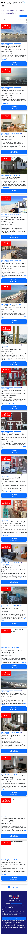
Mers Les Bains (17, 43)
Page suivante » (15, 887)
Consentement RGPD (16, 903)
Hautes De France (9, 43)
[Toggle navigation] (3, 6)
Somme (7, 605)
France (2, 43)
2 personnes (4, 20)
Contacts (8, 903)
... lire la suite (5, 103)
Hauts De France (9, 133)
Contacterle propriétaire (14, 63)
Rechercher (23, 16)
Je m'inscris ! (14, 918)
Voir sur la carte (17, 175)
